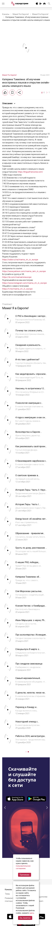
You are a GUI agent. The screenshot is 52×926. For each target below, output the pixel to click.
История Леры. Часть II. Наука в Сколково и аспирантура (30, 491)
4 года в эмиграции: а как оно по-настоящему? (30, 419)
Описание (7, 103)
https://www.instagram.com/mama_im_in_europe (24, 283)
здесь (31, 913)
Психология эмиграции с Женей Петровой (28, 404)
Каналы (5, 14)
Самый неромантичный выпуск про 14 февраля (27, 679)
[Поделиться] (19, 92)
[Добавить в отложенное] (12, 92)
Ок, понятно (25, 918)
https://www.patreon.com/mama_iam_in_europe (24, 271)
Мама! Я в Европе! (21, 14)
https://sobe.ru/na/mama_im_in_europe (20, 259)
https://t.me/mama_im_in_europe (17, 289)
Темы (7, 894)
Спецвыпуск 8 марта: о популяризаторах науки (27, 650)
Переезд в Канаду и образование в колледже (28, 708)
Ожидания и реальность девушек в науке (27, 346)
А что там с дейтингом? (27, 359)
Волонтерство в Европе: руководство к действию (28, 433)
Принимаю (24, 875)
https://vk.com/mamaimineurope (16, 277)
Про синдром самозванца (28, 663)
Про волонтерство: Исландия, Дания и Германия (30, 636)
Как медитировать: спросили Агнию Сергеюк (30, 375)
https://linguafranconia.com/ (30, 172)
